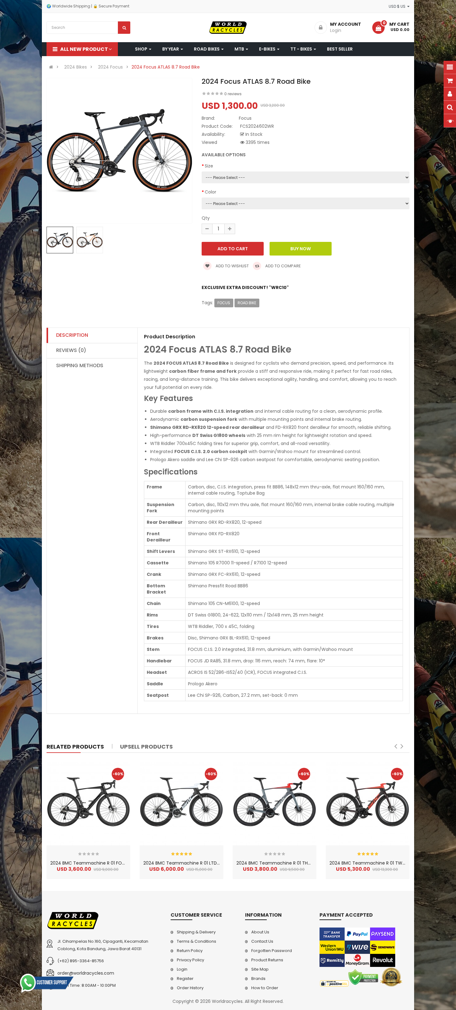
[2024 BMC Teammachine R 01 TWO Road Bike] (367, 803)
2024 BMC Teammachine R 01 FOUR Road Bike (99, 863)
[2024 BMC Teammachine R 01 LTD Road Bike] (181, 803)
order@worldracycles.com (85, 973)
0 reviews (233, 93)
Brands (258, 978)
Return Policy (190, 951)
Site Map (260, 969)
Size (209, 166)
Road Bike (247, 302)
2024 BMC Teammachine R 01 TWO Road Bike (378, 863)
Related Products (75, 746)
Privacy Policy (190, 960)
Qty (206, 218)
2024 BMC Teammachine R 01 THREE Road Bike (286, 863)
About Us (260, 932)
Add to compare (282, 266)
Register (185, 978)
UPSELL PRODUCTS (146, 746)
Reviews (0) (71, 350)
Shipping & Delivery (196, 932)
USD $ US (398, 6)
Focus (223, 302)
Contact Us (262, 941)
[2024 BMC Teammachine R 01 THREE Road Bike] (274, 803)
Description (72, 335)
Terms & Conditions (196, 941)
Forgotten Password (271, 951)
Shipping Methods (79, 365)
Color (210, 192)
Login (182, 969)
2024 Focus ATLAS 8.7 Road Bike (166, 67)
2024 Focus (110, 67)
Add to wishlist (232, 266)
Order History (190, 988)
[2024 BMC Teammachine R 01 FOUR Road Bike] (88, 803)
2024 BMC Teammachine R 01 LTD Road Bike (191, 863)
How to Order (264, 988)
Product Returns (267, 960)
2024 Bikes (75, 67)
